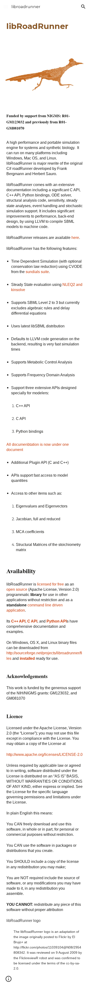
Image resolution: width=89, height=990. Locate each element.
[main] (45, 26)
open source (16, 589)
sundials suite (37, 272)
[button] (5, 6)
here (75, 238)
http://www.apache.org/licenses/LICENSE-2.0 (44, 755)
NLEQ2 (68, 285)
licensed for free (50, 584)
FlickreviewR (28, 958)
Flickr (63, 937)
